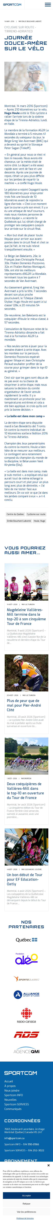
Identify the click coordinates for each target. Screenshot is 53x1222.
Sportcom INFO (13, 1095)
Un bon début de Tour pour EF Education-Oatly (25, 879)
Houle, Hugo (39, 521)
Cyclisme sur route (36, 514)
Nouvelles (10, 1100)
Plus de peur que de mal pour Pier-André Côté (24, 705)
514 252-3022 (36, 1150)
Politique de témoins (25, 1218)
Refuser (26, 1203)
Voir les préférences (26, 1212)
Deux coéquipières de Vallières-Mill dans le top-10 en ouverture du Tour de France (25, 791)
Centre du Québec (15, 514)
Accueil (8, 1081)
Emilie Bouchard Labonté (19, 521)
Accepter (26, 1195)
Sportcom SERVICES (16, 1104)
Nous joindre (11, 1090)
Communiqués (12, 1109)
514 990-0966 (31, 1144)
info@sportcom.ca (14, 1138)
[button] (48, 1165)
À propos (10, 1086)
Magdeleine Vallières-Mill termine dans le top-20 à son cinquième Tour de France (26, 617)
